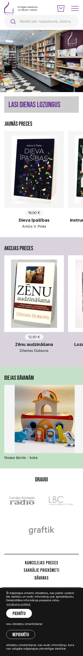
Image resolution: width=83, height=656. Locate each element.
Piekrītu (19, 614)
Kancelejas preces (41, 563)
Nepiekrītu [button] (20, 635)
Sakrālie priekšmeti (41, 570)
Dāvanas (41, 578)
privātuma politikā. (19, 604)
